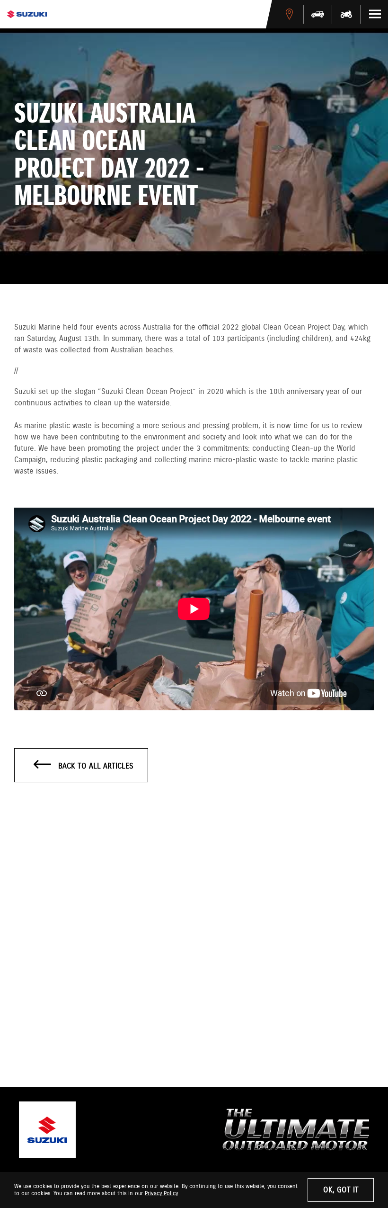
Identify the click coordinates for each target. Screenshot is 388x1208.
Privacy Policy (161, 1194)
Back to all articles (94, 766)
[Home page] (27, 14)
